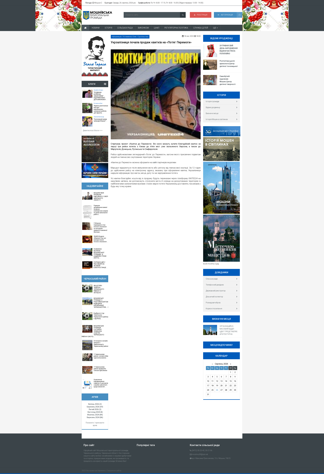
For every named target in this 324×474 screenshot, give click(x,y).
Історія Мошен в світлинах (217, 119)
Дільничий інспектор (214, 297)
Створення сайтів (113, 471)
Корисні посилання (214, 309)
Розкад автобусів (213, 303)
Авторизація (226, 15)
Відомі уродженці (213, 107)
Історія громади (212, 101)
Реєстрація (202, 15)
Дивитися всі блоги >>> (93, 130)
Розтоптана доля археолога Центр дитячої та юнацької (229, 63)
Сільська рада (212, 279)
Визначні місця (212, 113)
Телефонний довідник (215, 285)
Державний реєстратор (216, 291)
